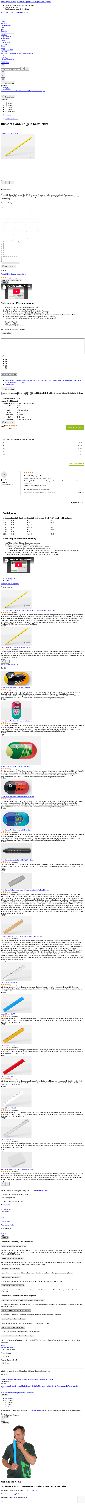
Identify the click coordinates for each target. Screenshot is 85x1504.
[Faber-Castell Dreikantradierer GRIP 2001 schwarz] (16, 858)
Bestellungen (40, 91)
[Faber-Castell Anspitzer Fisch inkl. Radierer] (21, 765)
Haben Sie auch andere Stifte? (11, 1277)
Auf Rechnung (6, 1209)
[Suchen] (22, 69)
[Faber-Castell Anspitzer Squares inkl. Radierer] (16, 828)
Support (3, 1345)
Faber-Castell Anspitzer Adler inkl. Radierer (15, 688)
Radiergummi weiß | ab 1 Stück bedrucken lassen (17, 1169)
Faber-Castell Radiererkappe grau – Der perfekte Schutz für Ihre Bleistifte (25, 890)
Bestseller (4, 1379)
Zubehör (50, 1379)
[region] (42, 160)
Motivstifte (42, 1386)
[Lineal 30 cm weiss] (16, 1137)
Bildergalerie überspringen (9, 133)
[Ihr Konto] (3, 79)
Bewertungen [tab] (9, 384)
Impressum (22, 1393)
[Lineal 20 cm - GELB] (16, 1043)
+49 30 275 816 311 (30, 1490)
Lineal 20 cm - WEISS (8, 1108)
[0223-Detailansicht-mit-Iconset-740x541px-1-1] (18, 146)
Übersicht (4, 91)
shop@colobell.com (18, 1494)
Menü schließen (9, 83)
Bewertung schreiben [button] (75, 427)
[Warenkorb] (2, 94)
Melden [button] (49, 492)
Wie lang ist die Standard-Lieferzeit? (12, 1258)
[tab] (76, 464)
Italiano (10, 109)
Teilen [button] (53, 492)
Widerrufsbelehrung (11, 1393)
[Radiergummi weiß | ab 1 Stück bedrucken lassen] (16, 1167)
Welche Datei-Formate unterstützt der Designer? (16, 1310)
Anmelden (4, 87)
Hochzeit (13, 1386)
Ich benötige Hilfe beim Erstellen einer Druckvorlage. (17, 1336)
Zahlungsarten (31, 91)
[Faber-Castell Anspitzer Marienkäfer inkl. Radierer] (16, 795)
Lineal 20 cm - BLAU (8, 1014)
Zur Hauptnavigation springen (41, 2)
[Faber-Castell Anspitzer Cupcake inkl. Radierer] (16, 719)
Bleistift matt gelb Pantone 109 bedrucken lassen (17, 647)
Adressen (23, 91)
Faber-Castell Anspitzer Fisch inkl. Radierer (15, 766)
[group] (12, 426)
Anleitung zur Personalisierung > (11, 280)
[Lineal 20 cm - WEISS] (16, 1106)
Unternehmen (5, 1386)
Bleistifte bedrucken (14, 1379)
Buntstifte (24, 1379)
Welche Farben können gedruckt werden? (14, 1246)
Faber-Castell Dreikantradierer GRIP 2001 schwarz (17, 860)
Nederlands (11, 111)
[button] (42, 649)
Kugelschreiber (33, 1379)
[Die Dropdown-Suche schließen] (27, 69)
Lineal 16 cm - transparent (9, 982)
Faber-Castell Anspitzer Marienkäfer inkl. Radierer (17, 797)
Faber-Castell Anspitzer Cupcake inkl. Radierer (16, 721)
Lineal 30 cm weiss (7, 1139)
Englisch (10, 105)
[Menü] (3, 65)
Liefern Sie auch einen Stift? (10, 1268)
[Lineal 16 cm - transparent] (16, 981)
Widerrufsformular (7, 1347)
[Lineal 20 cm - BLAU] (16, 1012)
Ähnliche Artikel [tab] (10, 578)
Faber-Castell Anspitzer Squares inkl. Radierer (16, 830)
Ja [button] (45, 492)
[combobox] (10, 69)
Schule (18, 1386)
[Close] (1, 180)
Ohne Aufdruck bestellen (9, 374)
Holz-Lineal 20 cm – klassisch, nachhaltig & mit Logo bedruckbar (22, 936)
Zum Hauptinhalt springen (9, 2)
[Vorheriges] (3, 662)
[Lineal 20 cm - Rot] (16, 1075)
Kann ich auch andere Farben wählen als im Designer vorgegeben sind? (23, 1300)
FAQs (25, 1497)
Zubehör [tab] (8, 580)
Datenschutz (30, 1393)
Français (10, 107)
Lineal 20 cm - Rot (7, 1076)
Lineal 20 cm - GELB (8, 1045)
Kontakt (3, 1233)
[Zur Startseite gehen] (14, 20)
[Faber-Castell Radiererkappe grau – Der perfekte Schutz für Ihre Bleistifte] (16, 888)
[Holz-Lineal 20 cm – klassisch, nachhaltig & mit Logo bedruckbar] (16, 934)
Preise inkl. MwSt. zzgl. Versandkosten (13, 274)
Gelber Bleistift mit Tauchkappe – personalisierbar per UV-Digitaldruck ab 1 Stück (28, 610)
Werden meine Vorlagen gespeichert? (13, 1327)
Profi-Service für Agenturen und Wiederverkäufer (62, 1386)
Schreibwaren (43, 1379)
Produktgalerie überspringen (10, 584)
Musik (23, 1386)
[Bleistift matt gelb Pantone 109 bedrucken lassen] (16, 645)
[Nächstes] (7, 662)
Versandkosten (36, 1410)
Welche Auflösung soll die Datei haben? (13, 1319)
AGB (3, 1393)
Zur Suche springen (25, 2)
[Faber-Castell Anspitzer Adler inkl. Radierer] (16, 686)
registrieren (7, 89)
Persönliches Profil (14, 91)
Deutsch (10, 103)
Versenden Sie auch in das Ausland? (13, 1285)
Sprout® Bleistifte (32, 1386)
